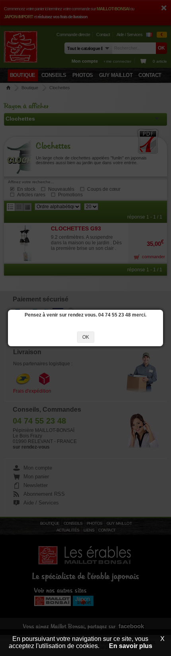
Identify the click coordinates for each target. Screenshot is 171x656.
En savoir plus (130, 646)
